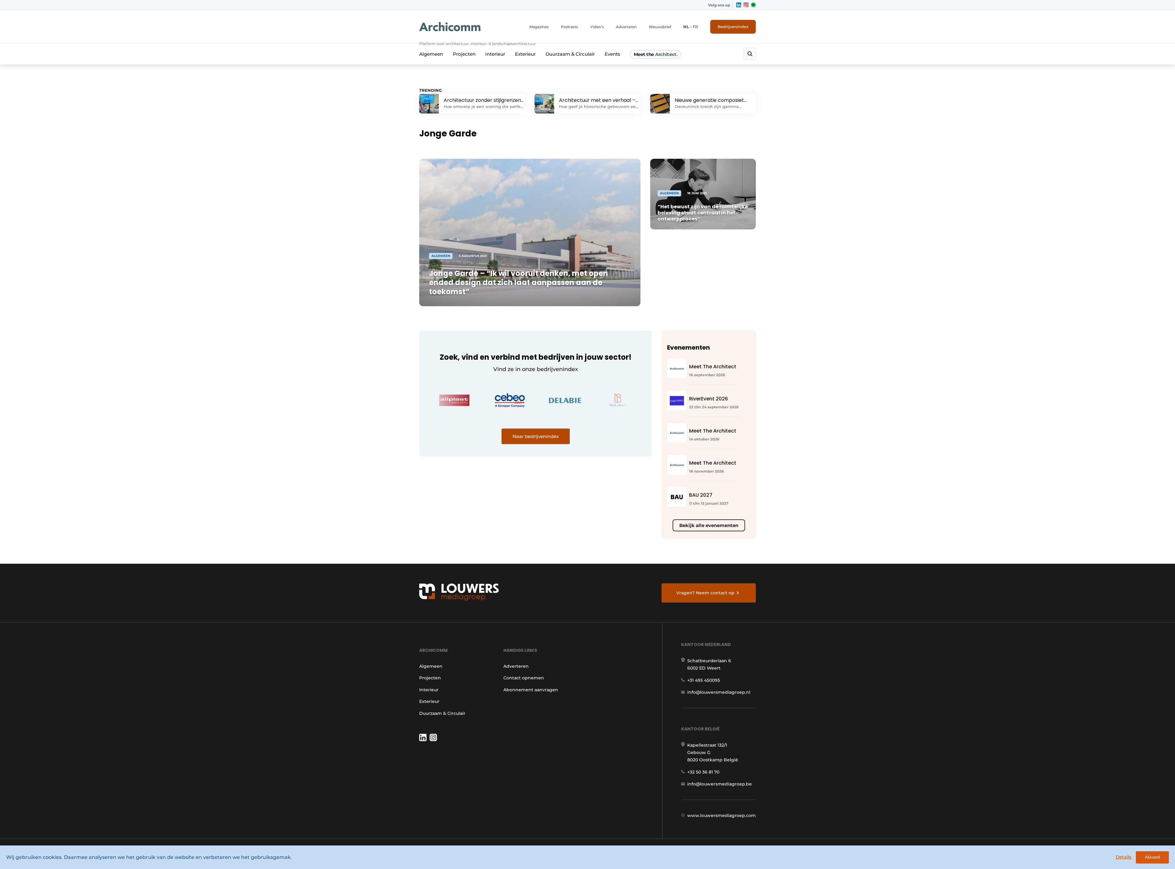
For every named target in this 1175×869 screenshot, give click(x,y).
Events (612, 54)
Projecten (464, 54)
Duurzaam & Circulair (570, 54)
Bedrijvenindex (733, 26)
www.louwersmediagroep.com (721, 815)
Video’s (597, 26)
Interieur (495, 54)
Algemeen (431, 54)
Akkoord (1152, 857)
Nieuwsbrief (660, 26)
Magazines (539, 26)
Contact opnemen (523, 678)
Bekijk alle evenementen (708, 525)
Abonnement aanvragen (530, 690)
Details (1124, 857)
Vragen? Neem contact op (705, 593)
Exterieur (525, 54)
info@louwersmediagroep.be (719, 784)
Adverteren (626, 26)
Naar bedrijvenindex (536, 436)
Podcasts (569, 26)
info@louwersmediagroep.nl (718, 692)
